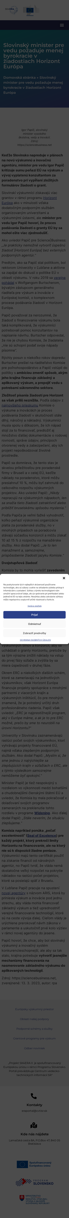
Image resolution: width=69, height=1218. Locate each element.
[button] (64, 578)
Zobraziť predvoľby (34, 633)
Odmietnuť (34, 624)
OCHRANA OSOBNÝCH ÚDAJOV (35, 640)
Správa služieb (35, 606)
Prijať (34, 614)
